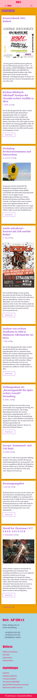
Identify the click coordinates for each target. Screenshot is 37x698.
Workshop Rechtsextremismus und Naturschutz (17, 151)
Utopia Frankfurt (9, 679)
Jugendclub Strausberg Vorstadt (15, 685)
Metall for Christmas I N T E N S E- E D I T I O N (18, 530)
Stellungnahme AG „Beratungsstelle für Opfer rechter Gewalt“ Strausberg (18, 392)
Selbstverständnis (10, 652)
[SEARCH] (31, 6)
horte (18, 2)
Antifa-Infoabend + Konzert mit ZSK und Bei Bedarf (17, 231)
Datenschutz (8, 660)
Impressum (7, 658)
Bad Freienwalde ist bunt (13, 687)
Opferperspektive (10, 676)
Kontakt (6, 655)
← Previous (6, 607)
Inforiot (6, 673)
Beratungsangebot (13, 483)
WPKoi (29, 696)
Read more (10, 134)
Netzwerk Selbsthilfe (11, 682)
